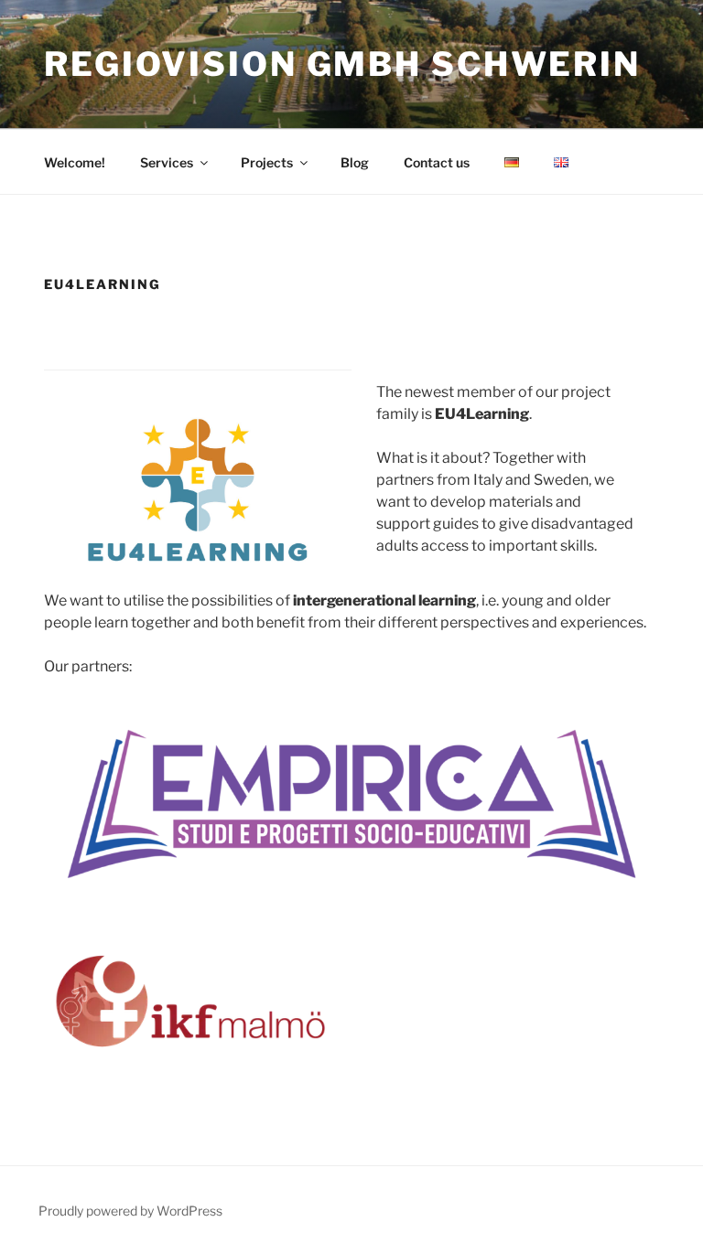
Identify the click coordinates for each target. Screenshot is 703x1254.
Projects (267, 162)
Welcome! (74, 162)
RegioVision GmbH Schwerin (342, 64)
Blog (355, 162)
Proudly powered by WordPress (130, 1210)
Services (166, 162)
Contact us (437, 162)
